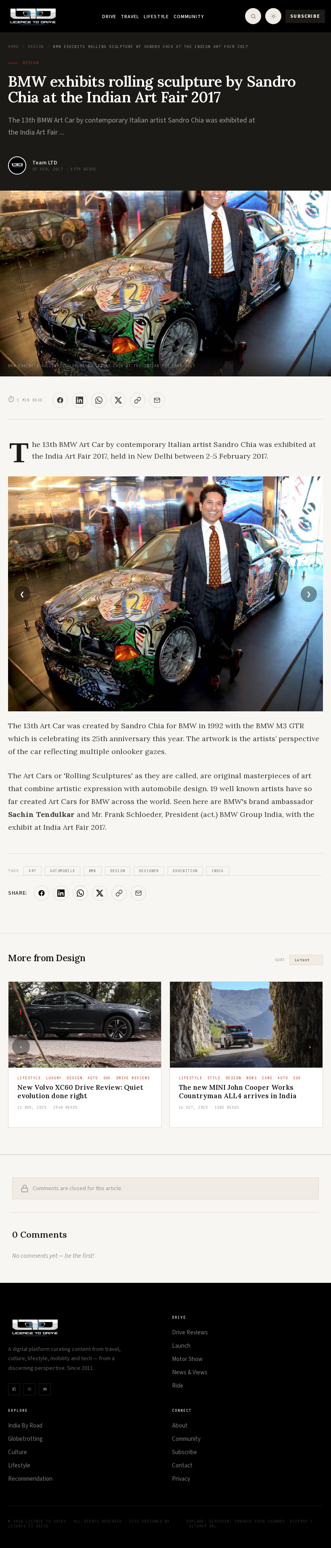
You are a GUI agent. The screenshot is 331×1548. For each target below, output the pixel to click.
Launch (181, 1346)
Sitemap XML (203, 1526)
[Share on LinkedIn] (79, 400)
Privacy (181, 1479)
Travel (130, 16)
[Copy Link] (137, 400)
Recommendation (30, 1479)
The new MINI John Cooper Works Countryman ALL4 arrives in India (238, 1091)
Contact (182, 1465)
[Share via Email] (157, 400)
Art (32, 871)
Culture (17, 1452)
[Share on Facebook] (60, 400)
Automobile (62, 871)
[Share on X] (118, 400)
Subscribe (305, 16)
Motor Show (187, 1359)
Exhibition (185, 871)
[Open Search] (253, 16)
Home (13, 46)
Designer (149, 871)
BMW (92, 871)
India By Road (25, 1425)
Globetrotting (25, 1439)
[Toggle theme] (273, 16)
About (180, 1425)
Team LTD (44, 163)
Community (189, 16)
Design (36, 46)
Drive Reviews (190, 1332)
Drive (109, 16)
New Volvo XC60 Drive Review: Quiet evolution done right (80, 1091)
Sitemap (299, 1521)
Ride (177, 1386)
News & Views (189, 1372)
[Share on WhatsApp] (99, 400)
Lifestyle (156, 16)
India (218, 871)
